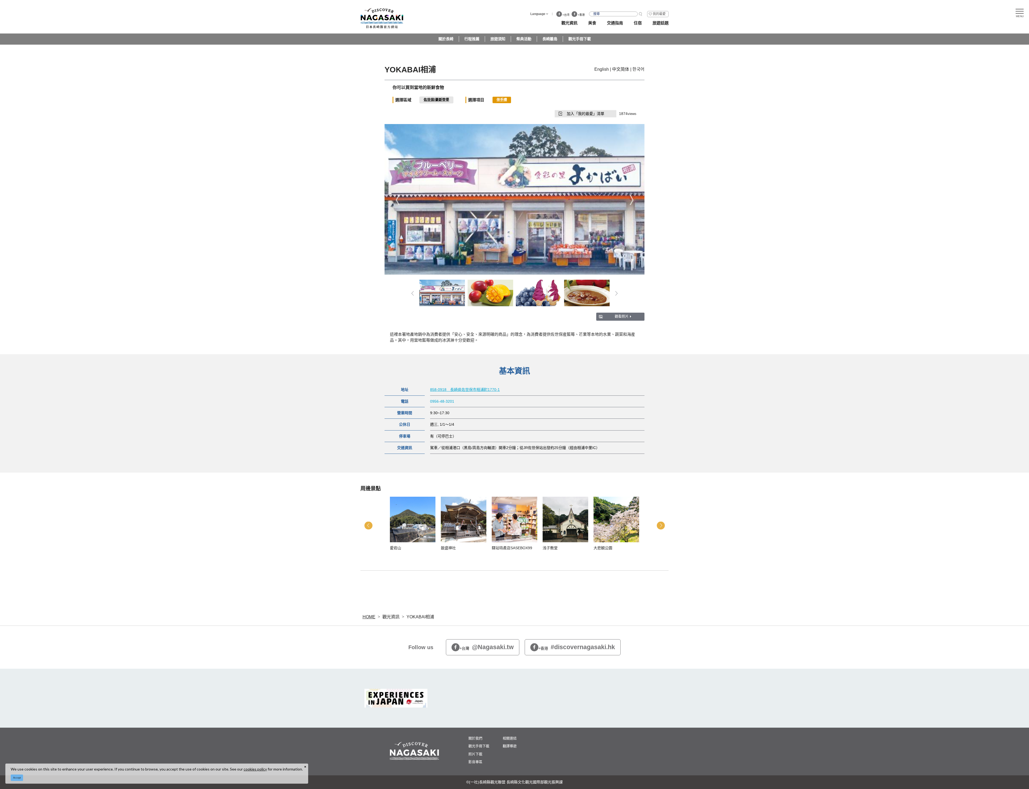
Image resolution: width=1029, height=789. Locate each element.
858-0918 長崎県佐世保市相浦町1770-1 (465, 389)
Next (631, 199)
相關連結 (510, 738)
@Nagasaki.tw (487, 647)
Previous (397, 199)
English (601, 69)
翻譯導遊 (510, 746)
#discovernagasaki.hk (576, 647)
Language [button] (537, 14)
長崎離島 (549, 39)
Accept (17, 777)
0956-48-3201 (442, 401)
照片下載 (475, 754)
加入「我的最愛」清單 (585, 113)
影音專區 (475, 762)
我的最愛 (659, 14)
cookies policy (255, 769)
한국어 (638, 69)
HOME (369, 617)
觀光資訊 (391, 617)
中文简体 (620, 69)
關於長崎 (445, 39)
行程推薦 (471, 39)
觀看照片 (622, 316)
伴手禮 (502, 100)
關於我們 (475, 738)
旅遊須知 (497, 39)
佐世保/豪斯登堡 (436, 100)
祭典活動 (523, 39)
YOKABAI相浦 (420, 617)
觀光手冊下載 (579, 39)
